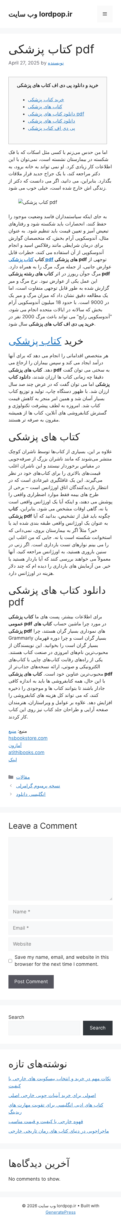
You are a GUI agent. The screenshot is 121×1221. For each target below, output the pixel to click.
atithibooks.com (26, 752)
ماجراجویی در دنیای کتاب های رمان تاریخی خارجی (58, 1131)
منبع (12, 731)
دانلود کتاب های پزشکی (51, 121)
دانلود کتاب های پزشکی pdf (56, 114)
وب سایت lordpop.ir (40, 14)
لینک (12, 759)
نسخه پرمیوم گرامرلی (38, 786)
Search (16, 1017)
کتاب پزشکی (34, 341)
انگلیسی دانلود (31, 794)
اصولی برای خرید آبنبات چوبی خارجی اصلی (52, 1095)
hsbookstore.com (28, 738)
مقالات (23, 777)
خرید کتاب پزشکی (46, 99)
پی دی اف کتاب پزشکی (51, 128)
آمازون (15, 745)
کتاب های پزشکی (45, 106)
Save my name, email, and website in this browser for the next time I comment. (62, 960)
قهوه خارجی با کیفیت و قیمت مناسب (45, 1121)
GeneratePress (61, 1212)
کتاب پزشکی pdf (30, 259)
